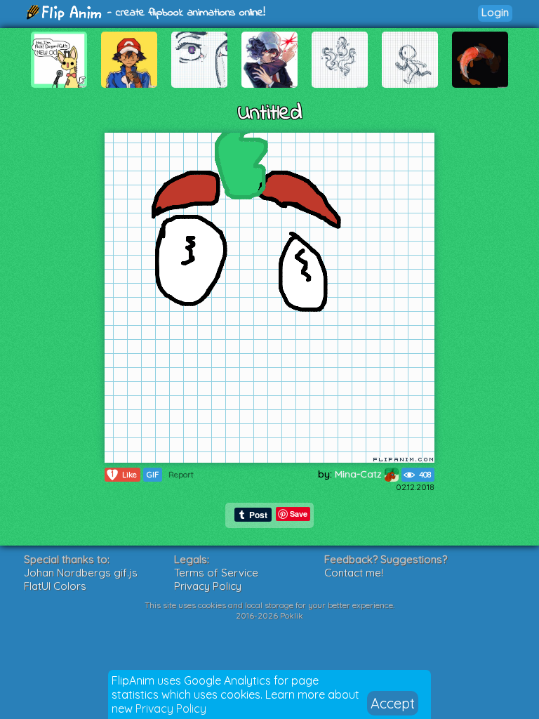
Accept (393, 703)
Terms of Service (216, 572)
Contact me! (353, 572)
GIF (153, 475)
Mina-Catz (360, 474)
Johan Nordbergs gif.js (81, 572)
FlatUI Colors (55, 586)
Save (298, 513)
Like (124, 474)
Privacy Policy (170, 708)
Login (495, 12)
